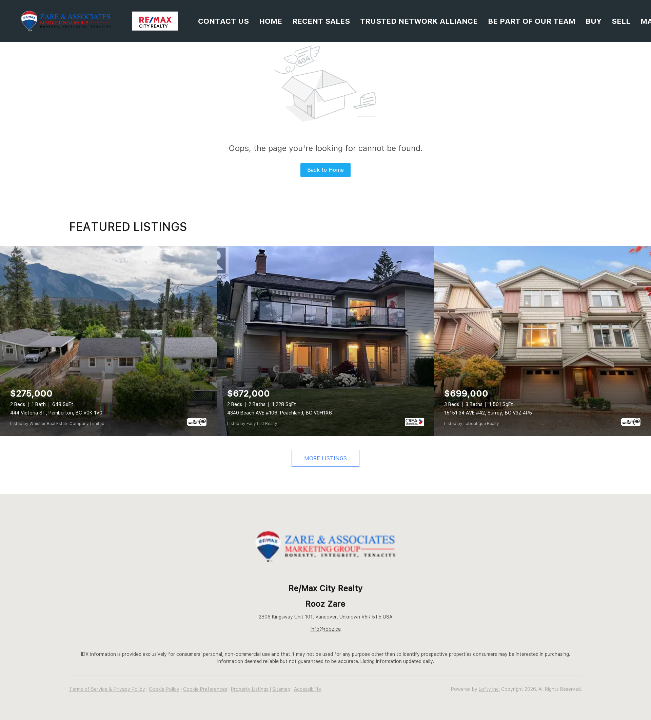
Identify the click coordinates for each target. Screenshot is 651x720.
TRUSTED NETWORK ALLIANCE (419, 21)
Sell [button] (621, 21)
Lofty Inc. (489, 689)
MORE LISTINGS (325, 458)
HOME (270, 21)
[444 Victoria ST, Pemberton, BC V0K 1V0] (108, 341)
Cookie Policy (164, 689)
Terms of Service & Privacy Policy (107, 689)
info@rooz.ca (326, 629)
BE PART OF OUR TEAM (531, 21)
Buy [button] (593, 21)
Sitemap (281, 689)
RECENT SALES (321, 21)
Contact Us (223, 21)
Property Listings (250, 689)
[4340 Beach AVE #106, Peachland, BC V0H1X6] (325, 341)
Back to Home (325, 170)
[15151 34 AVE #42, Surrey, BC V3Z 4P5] (542, 341)
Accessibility (307, 689)
